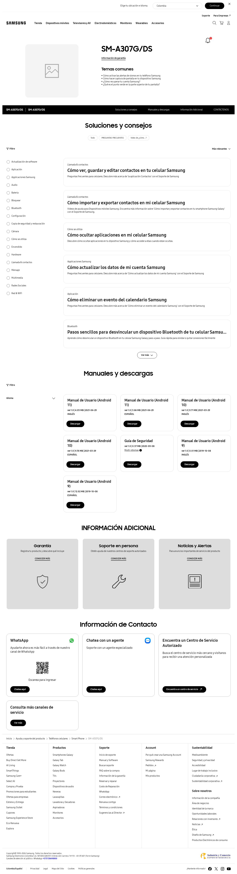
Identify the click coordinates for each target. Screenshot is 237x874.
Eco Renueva (12, 823)
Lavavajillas (58, 797)
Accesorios (58, 818)
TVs (54, 776)
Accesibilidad (198, 765)
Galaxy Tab (58, 760)
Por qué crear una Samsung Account (163, 755)
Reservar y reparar (108, 781)
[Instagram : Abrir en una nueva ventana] (222, 869)
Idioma (9, 398)
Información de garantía (113, 58)
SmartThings (12, 770)
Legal (45, 869)
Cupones (10, 812)
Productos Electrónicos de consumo (210, 840)
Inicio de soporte (107, 755)
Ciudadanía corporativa (204, 776)
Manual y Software (108, 760)
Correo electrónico (108, 797)
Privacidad (34, 869)
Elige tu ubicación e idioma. (134, 5)
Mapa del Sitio (58, 869)
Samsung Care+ (14, 776)
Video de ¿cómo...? (139, 138)
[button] (147, 172)
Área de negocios (200, 803)
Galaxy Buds (59, 770)
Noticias (196, 824)
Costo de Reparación (109, 786)
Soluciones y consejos (126, 109)
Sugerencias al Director (110, 812)
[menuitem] (38, 23)
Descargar (75, 423)
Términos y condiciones (110, 807)
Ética (194, 829)
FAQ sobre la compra (109, 770)
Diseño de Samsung (202, 835)
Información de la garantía (112, 776)
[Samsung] (16, 23)
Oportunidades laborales (204, 813)
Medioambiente (200, 755)
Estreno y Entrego (15, 802)
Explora (10, 828)
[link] (208, 40)
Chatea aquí (20, 689)
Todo (93, 138)
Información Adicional (191, 109)
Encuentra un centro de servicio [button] (182, 689)
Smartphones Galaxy (63, 755)
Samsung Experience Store (19, 818)
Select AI (10, 781)
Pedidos (150, 765)
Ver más (18, 722)
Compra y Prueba (14, 786)
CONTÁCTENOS (221, 109)
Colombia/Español (14, 869)
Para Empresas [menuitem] (220, 15)
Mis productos (153, 776)
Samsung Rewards (155, 760)
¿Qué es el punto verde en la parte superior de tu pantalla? (131, 84)
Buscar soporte (106, 765)
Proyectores (58, 781)
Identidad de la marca (202, 808)
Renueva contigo (107, 802)
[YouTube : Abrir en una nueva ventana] (229, 869)
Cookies (71, 869)
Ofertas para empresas (17, 797)
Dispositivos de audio (63, 786)
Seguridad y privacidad (203, 760)
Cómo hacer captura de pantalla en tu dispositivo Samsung (132, 78)
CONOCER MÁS (42, 558)
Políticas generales (86, 869)
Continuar (215, 5)
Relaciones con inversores (205, 819)
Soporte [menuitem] (206, 15)
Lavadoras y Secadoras (64, 802)
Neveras (57, 791)
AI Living (10, 765)
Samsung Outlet (14, 807)
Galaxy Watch (59, 765)
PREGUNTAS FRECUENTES (113, 138)
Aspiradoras (58, 807)
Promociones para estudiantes (21, 791)
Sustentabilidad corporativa (206, 781)
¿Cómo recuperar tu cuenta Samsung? (121, 81)
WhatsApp (104, 791)
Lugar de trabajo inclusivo (204, 770)
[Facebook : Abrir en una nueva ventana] (210, 869)
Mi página (150, 770)
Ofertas (10, 755)
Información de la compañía (206, 798)
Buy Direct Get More (16, 760)
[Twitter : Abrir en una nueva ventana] (216, 869)
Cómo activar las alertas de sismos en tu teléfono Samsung (131, 75)
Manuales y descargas (158, 109)
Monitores (58, 812)
